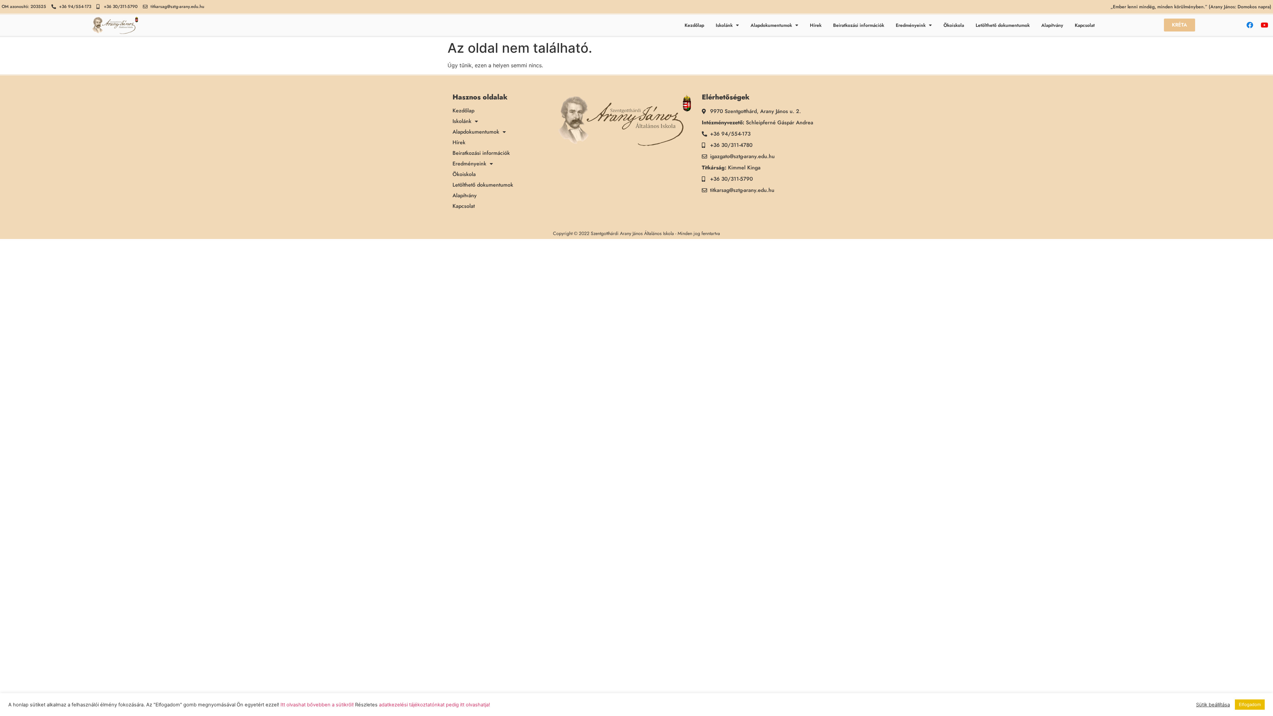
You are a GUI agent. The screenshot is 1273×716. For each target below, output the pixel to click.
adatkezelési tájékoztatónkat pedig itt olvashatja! (434, 705)
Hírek (815, 25)
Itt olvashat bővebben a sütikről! (317, 705)
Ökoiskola (953, 25)
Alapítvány (1052, 25)
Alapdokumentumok (771, 25)
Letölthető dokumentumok (1003, 25)
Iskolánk (724, 25)
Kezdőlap (694, 25)
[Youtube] (1264, 25)
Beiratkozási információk (858, 25)
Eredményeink (911, 25)
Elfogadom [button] (1250, 704)
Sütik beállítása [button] (1213, 705)
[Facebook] (1249, 25)
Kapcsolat (1085, 25)
